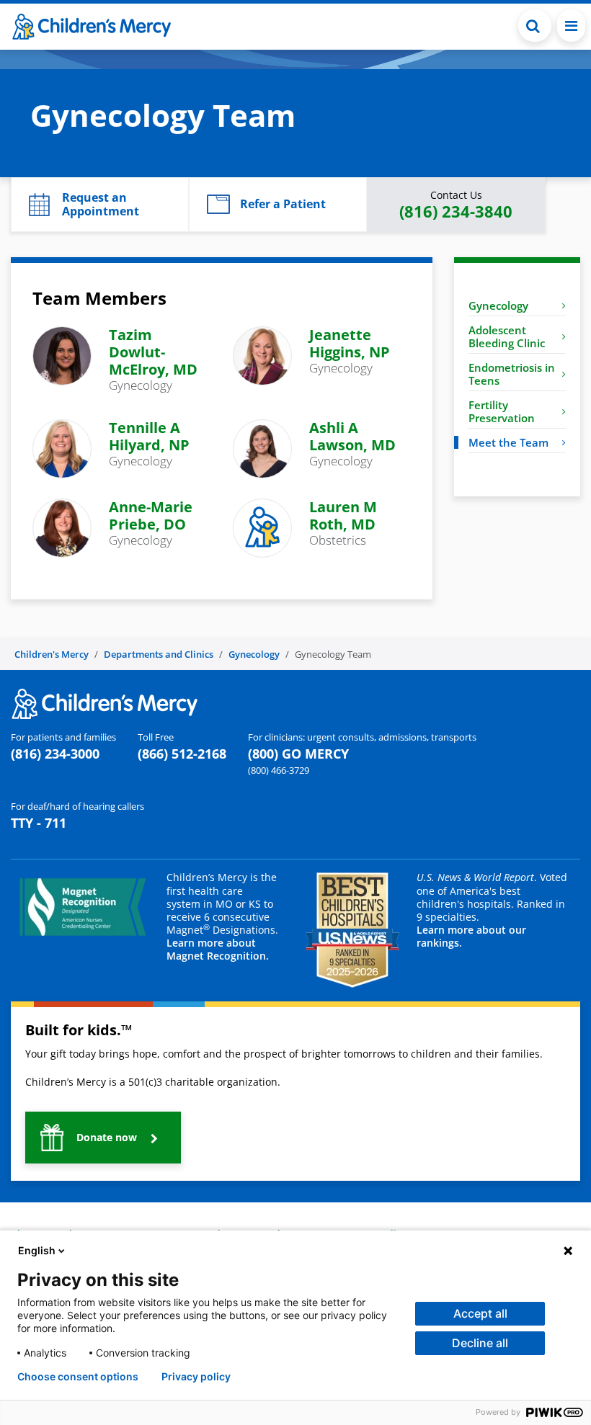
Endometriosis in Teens (511, 374)
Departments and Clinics (158, 654)
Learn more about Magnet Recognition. (217, 949)
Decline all (480, 1343)
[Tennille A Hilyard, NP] (62, 447)
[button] (534, 25)
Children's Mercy (51, 654)
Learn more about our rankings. (471, 936)
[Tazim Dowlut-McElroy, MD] (62, 355)
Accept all (480, 1313)
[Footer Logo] (104, 702)
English (36, 1250)
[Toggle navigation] (571, 25)
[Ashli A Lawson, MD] (262, 447)
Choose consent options (77, 1376)
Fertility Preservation (501, 411)
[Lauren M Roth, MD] (262, 526)
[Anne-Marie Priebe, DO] (62, 526)
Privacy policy (196, 1376)
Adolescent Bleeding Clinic (506, 336)
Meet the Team (508, 442)
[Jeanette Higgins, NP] (262, 355)
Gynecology (498, 305)
